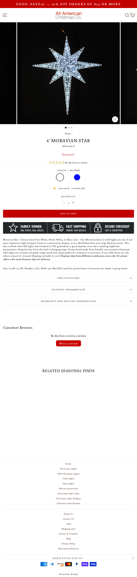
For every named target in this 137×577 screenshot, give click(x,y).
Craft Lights (68, 478)
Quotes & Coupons (68, 533)
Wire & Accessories (68, 488)
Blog (68, 538)
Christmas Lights (68, 468)
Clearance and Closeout (68, 503)
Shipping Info (68, 528)
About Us (68, 513)
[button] (57, 162)
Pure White (60, 177)
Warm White (68, 177)
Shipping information (68, 289)
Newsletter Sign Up (67, 558)
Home (68, 133)
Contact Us (68, 518)
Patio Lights (68, 483)
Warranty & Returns (68, 548)
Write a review (68, 343)
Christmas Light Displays (68, 498)
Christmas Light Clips (69, 493)
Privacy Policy (68, 543)
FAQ (68, 523)
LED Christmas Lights (68, 473)
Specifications (68, 278)
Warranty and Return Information (68, 301)
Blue (77, 177)
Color (68, 170)
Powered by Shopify (68, 574)
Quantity (68, 196)
